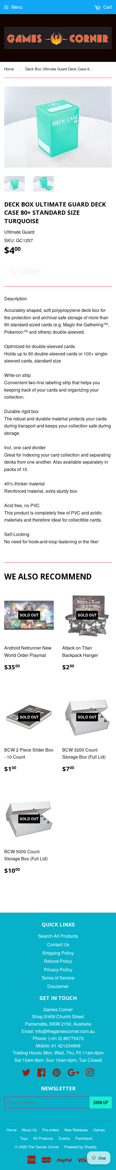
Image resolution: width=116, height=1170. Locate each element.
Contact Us (58, 944)
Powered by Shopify (80, 1146)
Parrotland (83, 1138)
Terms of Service (58, 977)
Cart (107, 7)
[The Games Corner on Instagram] (90, 1074)
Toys (24, 1138)
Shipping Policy (58, 953)
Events (64, 1138)
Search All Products (58, 936)
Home (9, 68)
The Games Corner (43, 1146)
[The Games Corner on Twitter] (26, 1074)
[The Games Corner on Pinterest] (56, 1074)
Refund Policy (58, 961)
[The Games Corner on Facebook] (41, 1074)
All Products (43, 1138)
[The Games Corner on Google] (73, 1074)
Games (99, 1129)
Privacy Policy (58, 969)
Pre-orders (50, 1129)
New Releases (76, 1129)
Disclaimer (58, 986)
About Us (29, 1129)
